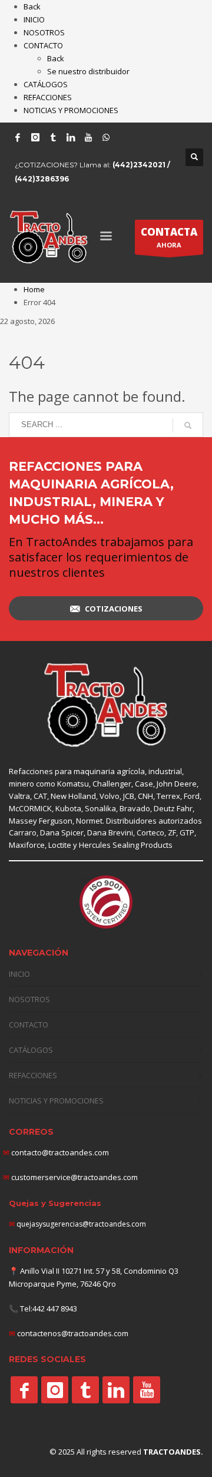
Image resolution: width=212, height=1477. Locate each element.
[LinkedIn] (71, 137)
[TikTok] (53, 137)
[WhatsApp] (106, 137)
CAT (40, 796)
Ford (192, 796)
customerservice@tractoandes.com (73, 1177)
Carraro (23, 832)
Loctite (59, 845)
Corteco (150, 832)
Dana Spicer (62, 832)
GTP (187, 832)
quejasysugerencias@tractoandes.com (81, 1224)
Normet (89, 820)
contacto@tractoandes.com (56, 1152)
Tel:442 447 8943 (48, 1308)
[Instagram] (35, 137)
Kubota (68, 808)
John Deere (177, 783)
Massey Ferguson (40, 820)
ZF (172, 832)
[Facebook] (17, 137)
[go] (188, 425)
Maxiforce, (28, 845)
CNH (145, 796)
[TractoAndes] (24, 1389)
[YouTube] (88, 137)
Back (32, 6)
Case (144, 783)
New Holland (73, 796)
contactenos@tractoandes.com (72, 1333)
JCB (128, 796)
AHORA (169, 237)
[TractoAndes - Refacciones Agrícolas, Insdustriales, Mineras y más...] (106, 705)
